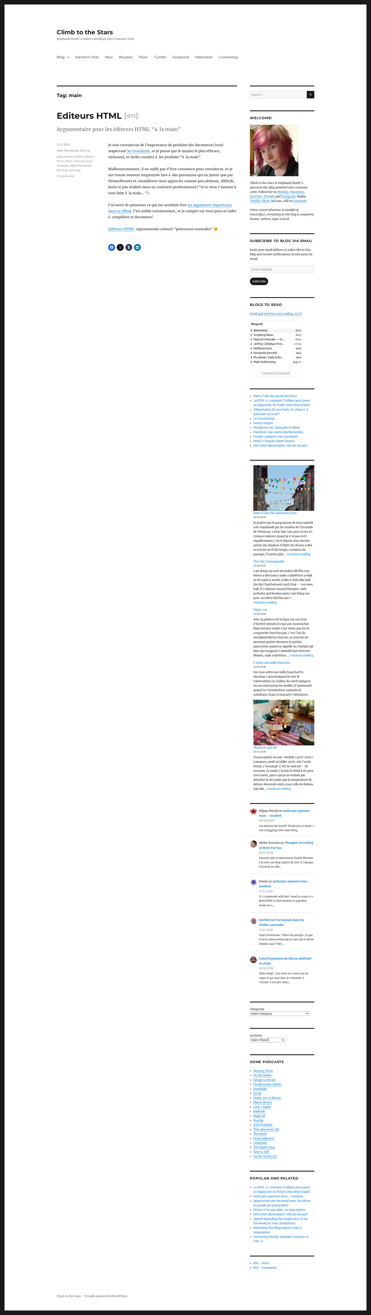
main (68, 161)
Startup (258, 1120)
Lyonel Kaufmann (271, 958)
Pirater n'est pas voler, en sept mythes (279, 1210)
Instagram (288, 196)
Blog (61, 57)
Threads (269, 196)
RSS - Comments (265, 1268)
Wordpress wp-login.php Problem (276, 427)
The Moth (260, 1134)
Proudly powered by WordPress (106, 1296)
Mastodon (204, 57)
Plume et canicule (265, 747)
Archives (256, 1035)
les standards (138, 151)
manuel (79, 161)
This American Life (266, 1129)
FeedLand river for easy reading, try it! (276, 314)
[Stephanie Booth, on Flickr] (282, 150)
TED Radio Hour (264, 1147)
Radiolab (259, 1111)
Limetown (260, 1143)
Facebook (180, 57)
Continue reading (299, 554)
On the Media (262, 1075)
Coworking (228, 57)
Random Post (87, 57)
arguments (64, 156)
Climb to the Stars (85, 32)
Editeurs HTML (121, 229)
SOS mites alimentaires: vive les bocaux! (280, 445)
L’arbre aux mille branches (271, 663)
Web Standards (67, 150)
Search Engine (263, 423)
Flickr (143, 57)
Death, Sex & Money (267, 1098)
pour (89, 161)
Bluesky (126, 57)
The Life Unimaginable (268, 561)
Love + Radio (262, 1107)
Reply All (259, 1116)
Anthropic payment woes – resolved (278, 1196)
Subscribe (259, 281)
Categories (257, 1009)
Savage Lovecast (264, 1080)
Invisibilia (260, 1089)
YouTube (256, 196)
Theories (62, 165)
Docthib (264, 920)
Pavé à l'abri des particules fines (275, 396)
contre (78, 156)
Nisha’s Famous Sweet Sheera (273, 441)
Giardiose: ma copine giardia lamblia (278, 432)
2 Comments (66, 176)
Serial (257, 1093)
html (60, 161)
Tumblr (160, 57)
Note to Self (261, 1152)
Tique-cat (260, 610)
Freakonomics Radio (267, 1084)
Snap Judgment (263, 1138)
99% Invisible (262, 1125)
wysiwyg (75, 170)
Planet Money (262, 1102)
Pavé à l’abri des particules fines (275, 513)
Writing (84, 150)
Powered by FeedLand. (276, 372)
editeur (89, 156)
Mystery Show (263, 1071)
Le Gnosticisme (264, 418)
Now (109, 57)
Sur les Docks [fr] (265, 1156)
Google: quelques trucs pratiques (275, 436)
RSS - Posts (261, 1263)
